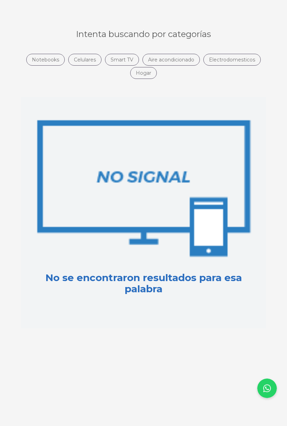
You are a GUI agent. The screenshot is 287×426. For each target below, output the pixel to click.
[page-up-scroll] (267, 388)
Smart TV (122, 60)
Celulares (85, 60)
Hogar (143, 73)
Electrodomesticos (232, 60)
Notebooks (45, 60)
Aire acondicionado (171, 60)
